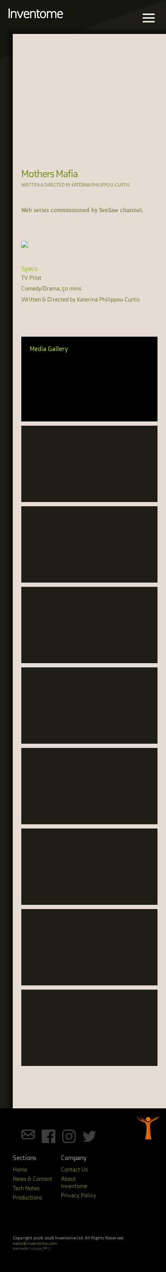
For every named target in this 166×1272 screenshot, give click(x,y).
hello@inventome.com (35, 1243)
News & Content (32, 1179)
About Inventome (74, 1182)
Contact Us (74, 1169)
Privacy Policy (78, 1195)
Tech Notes (26, 1188)
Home (20, 1169)
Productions (27, 1197)
